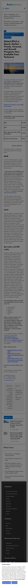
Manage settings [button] (6, 582)
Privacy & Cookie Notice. (20, 579)
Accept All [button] (14, 582)
